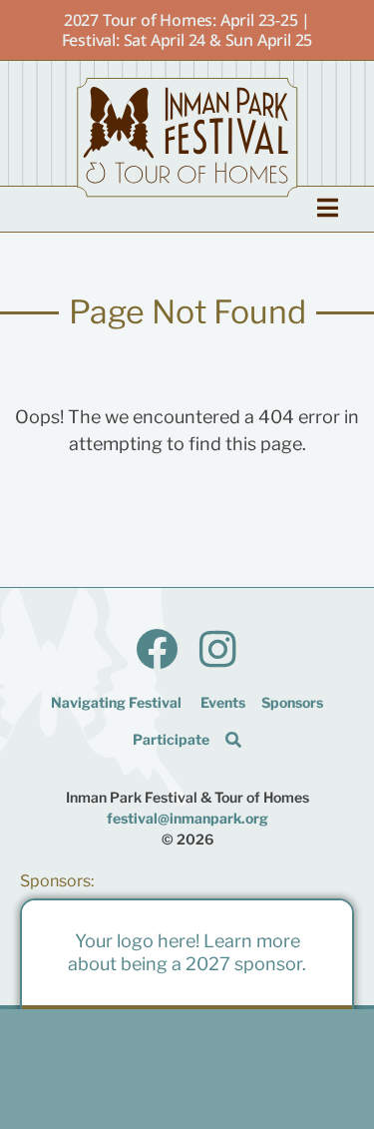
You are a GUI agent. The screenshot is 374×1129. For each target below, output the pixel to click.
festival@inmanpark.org (187, 818)
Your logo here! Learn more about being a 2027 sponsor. (187, 952)
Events (222, 702)
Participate (171, 739)
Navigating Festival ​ (118, 702)
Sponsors (292, 702)
